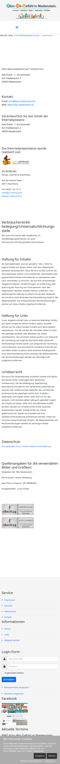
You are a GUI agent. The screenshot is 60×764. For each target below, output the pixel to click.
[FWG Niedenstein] (30, 714)
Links (6, 634)
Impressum (9, 600)
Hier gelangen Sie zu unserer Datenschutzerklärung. (26, 446)
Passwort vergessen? (14, 693)
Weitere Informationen (31, 761)
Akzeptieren (40, 756)
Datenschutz (10, 611)
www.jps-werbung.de (12, 196)
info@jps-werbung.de (12, 192)
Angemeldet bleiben (14, 673)
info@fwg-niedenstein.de (22, 101)
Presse (7, 628)
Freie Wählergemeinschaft (26, 35)
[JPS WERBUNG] (30, 161)
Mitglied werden (12, 640)
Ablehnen (52, 756)
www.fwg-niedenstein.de (21, 104)
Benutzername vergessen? (16, 687)
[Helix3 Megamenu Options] (17, 27)
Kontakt (7, 617)
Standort (8, 605)
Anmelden (8, 679)
